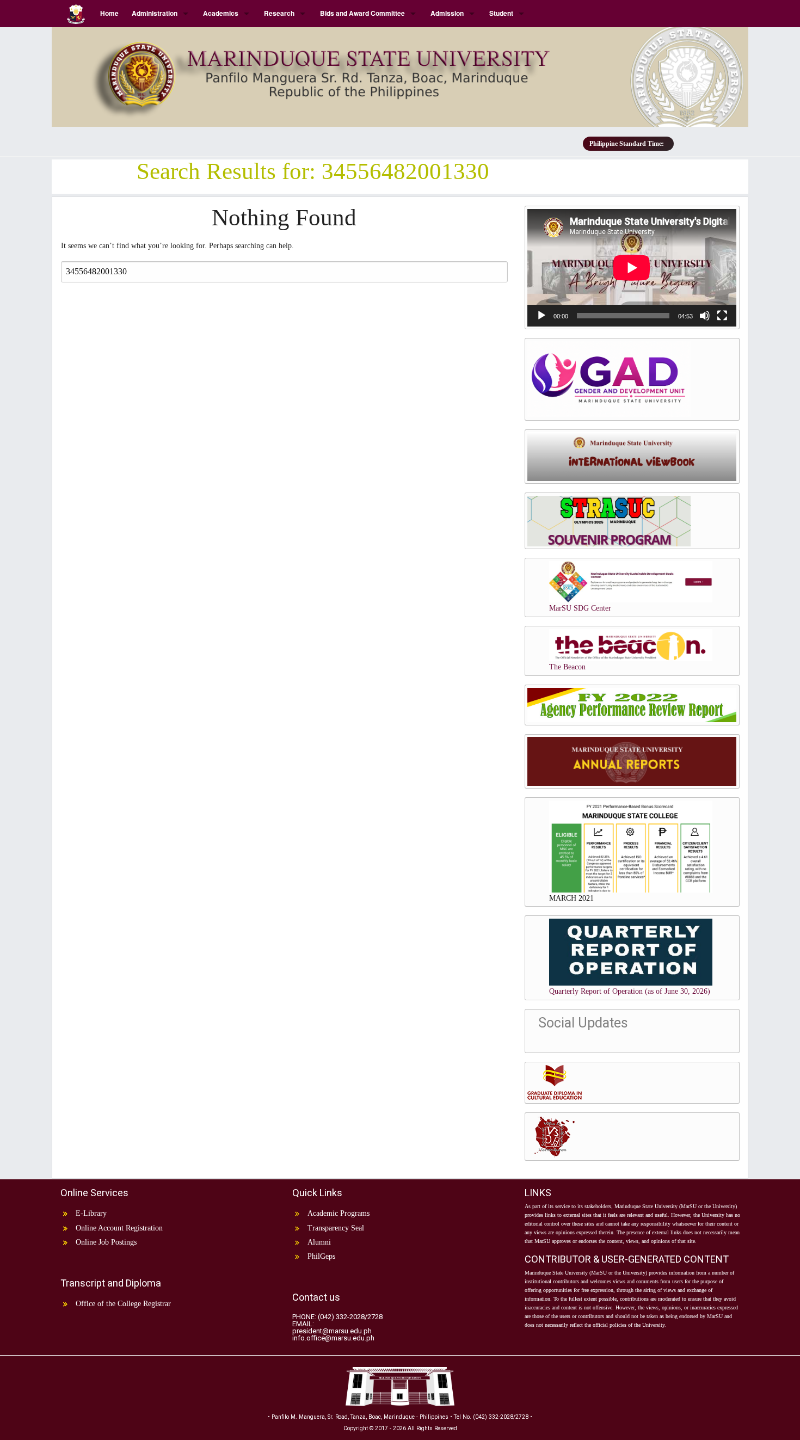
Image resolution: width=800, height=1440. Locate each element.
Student (501, 13)
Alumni (319, 1242)
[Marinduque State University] (400, 72)
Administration (154, 13)
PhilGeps (321, 1256)
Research (279, 13)
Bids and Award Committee (362, 13)
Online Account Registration (119, 1228)
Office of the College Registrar (123, 1304)
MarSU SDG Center (580, 608)
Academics (220, 13)
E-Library (91, 1213)
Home (109, 13)
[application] (631, 268)
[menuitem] (77, 13)
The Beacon (567, 667)
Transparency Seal (335, 1228)
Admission (447, 13)
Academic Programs (338, 1213)
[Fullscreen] (722, 315)
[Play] (541, 315)
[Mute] (704, 315)
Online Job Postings (106, 1242)
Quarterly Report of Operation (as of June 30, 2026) (629, 991)
